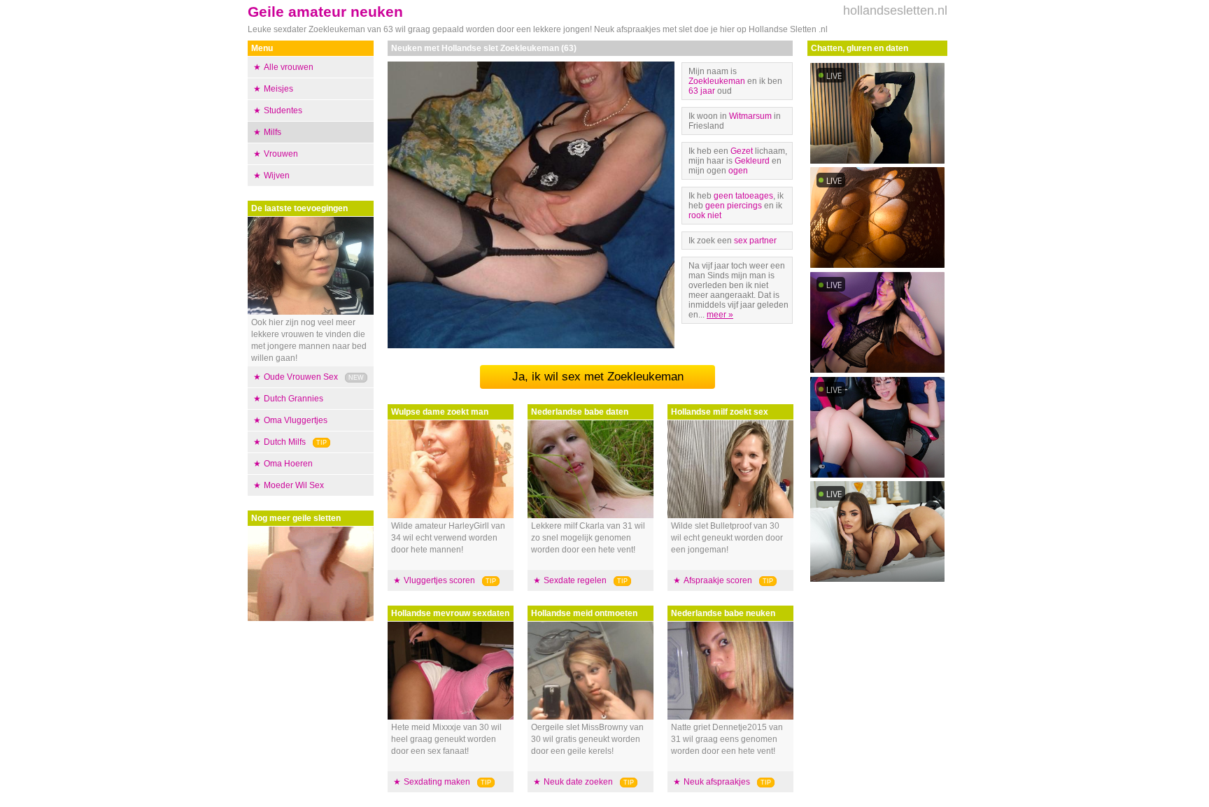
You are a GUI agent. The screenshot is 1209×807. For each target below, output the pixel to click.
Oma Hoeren (288, 464)
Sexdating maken (437, 782)
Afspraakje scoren (718, 580)
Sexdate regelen (575, 580)
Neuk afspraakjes (717, 782)
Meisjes (278, 89)
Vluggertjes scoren (439, 580)
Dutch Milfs (285, 442)
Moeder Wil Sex (294, 485)
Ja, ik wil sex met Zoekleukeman (598, 376)
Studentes (283, 110)
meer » (720, 315)
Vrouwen (281, 154)
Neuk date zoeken (578, 782)
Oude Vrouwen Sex (301, 377)
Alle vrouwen (288, 67)
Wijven (277, 175)
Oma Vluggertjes (295, 420)
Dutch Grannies (293, 399)
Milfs (272, 132)
